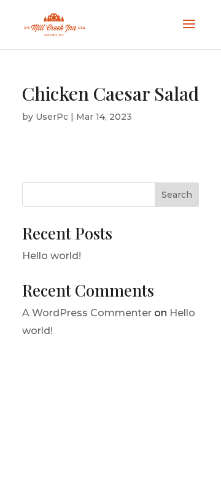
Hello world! (51, 256)
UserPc (52, 116)
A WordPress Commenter (87, 313)
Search (176, 194)
